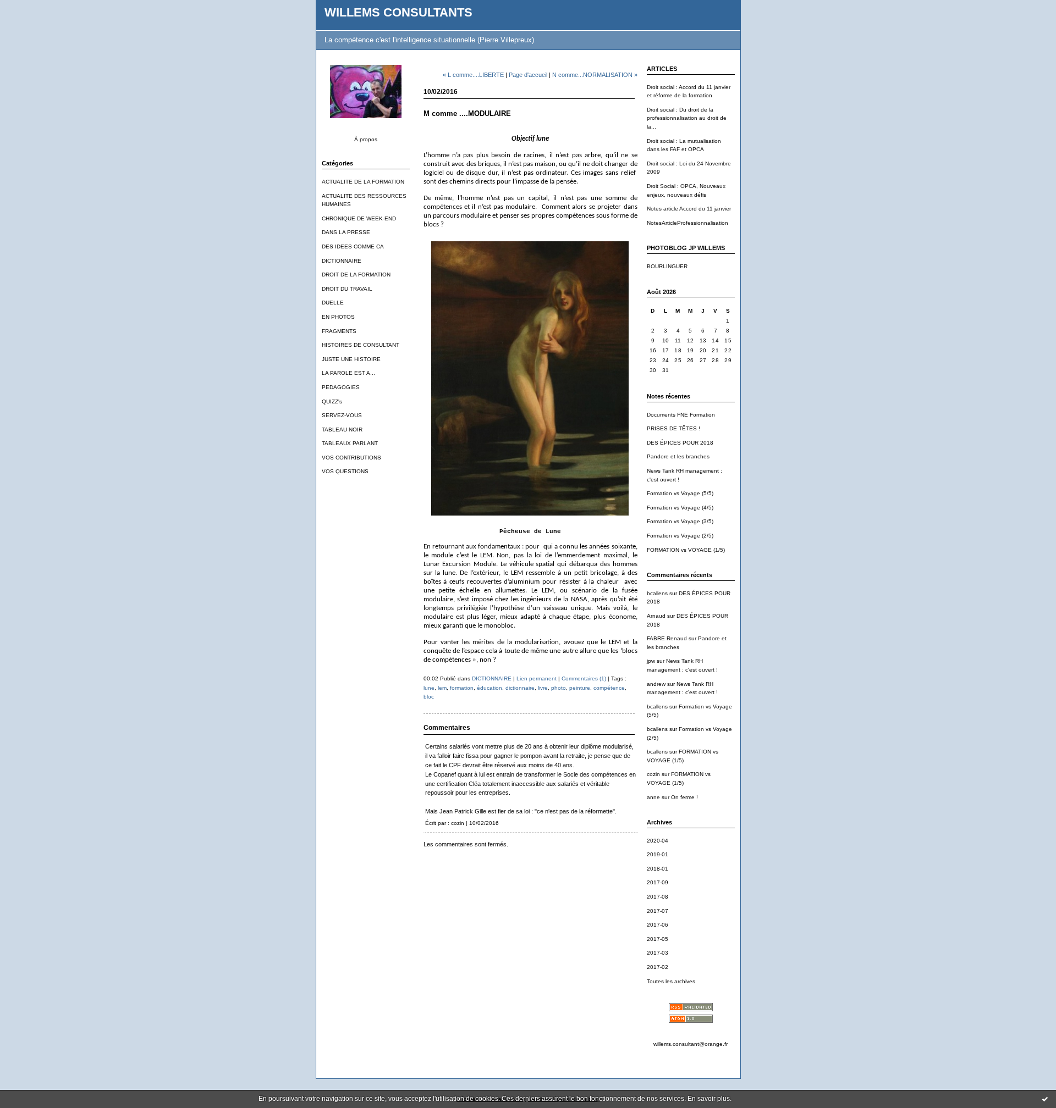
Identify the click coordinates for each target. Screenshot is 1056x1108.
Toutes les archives (671, 981)
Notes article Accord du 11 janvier (689, 209)
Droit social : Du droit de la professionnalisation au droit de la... (687, 118)
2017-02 (657, 967)
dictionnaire (520, 688)
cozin (653, 774)
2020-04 (657, 841)
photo (558, 688)
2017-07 (657, 911)
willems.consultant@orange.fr (690, 1044)
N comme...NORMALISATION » (594, 74)
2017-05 (657, 939)
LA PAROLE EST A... (348, 373)
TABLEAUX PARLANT (350, 443)
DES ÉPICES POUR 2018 (680, 443)
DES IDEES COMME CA (353, 246)
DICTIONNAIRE (341, 261)
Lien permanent (536, 678)
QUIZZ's (332, 401)
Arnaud (656, 616)
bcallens (657, 593)
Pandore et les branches (678, 456)
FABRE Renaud (667, 638)
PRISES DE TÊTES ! (673, 428)
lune (429, 688)
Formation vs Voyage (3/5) (680, 521)
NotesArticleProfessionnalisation (687, 223)
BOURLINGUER (667, 266)
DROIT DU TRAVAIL (347, 289)
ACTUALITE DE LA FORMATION (363, 182)
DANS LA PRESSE (346, 232)
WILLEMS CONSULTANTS (398, 12)
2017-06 (657, 925)
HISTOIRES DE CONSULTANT (360, 345)
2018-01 (657, 869)
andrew (656, 684)
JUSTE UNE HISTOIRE (351, 359)
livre (543, 688)
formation (462, 688)
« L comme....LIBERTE (473, 74)
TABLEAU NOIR (342, 429)
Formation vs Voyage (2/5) (680, 536)
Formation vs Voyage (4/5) (680, 508)
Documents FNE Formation (681, 415)
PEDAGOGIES (341, 387)
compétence (609, 688)
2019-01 (657, 854)
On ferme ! (684, 797)
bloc (429, 697)
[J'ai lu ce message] (1045, 1098)
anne (653, 797)
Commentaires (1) (584, 678)
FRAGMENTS (339, 331)
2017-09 (657, 882)
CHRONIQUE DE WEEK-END (359, 218)
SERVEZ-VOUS (342, 415)
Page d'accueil (528, 74)
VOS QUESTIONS (345, 471)
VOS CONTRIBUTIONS (351, 458)
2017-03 (657, 953)
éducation (489, 688)
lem (442, 688)
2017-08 (657, 897)
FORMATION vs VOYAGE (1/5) (686, 550)
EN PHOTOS (338, 317)
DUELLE (333, 303)
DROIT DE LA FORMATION (356, 275)
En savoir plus (709, 1099)
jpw (651, 661)
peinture (579, 688)
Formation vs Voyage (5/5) (680, 493)
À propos (365, 139)
